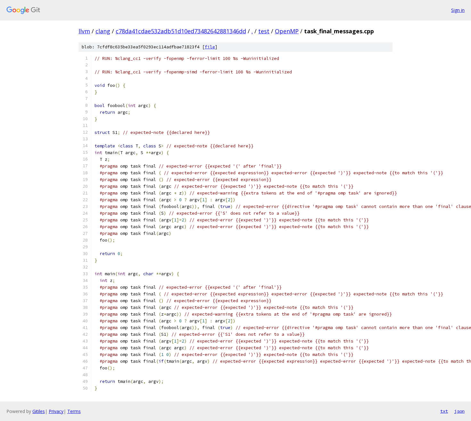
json (459, 411)
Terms (74, 411)
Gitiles (38, 411)
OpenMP (287, 31)
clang (102, 31)
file (210, 47)
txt (444, 411)
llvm (84, 31)
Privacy (56, 411)
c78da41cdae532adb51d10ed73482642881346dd (181, 31)
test (263, 31)
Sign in (458, 10)
